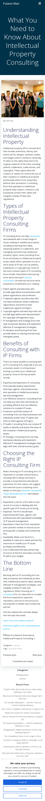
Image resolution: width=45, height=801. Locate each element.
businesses (35, 236)
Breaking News (22, 675)
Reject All (22, 795)
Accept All (22, 782)
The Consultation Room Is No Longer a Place (22, 736)
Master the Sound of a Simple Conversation (22, 713)
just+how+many (15, 648)
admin (8, 121)
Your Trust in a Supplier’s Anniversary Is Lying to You (22, 709)
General (17, 645)
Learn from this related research (18, 620)
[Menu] (40, 3)
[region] (22, 780)
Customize (22, 789)
